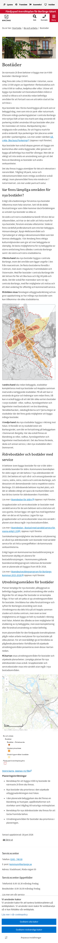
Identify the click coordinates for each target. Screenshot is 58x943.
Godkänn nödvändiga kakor (29, 929)
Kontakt (44, 20)
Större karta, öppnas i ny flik (17, 770)
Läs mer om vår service (13, 894)
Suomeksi (37, 4)
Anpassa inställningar (31, 937)
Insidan (51, 4)
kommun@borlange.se (20, 864)
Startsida (16, 28)
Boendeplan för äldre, (22, 499)
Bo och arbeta (30, 28)
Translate (23, 4)
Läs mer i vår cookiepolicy (15, 914)
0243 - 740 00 (16, 859)
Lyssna (10, 4)
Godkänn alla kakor (29, 921)
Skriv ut (9, 839)
